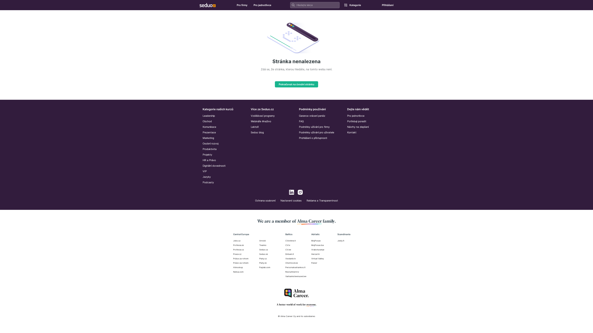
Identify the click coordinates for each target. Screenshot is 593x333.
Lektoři (255, 126)
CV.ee (288, 249)
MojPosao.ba (317, 245)
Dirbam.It (289, 254)
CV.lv (287, 245)
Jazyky (207, 176)
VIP (205, 171)
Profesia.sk (238, 245)
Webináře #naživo (261, 121)
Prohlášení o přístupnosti (313, 138)
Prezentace (209, 132)
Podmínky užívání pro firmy (314, 126)
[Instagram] (300, 193)
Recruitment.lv (292, 272)
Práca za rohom (240, 258)
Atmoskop (238, 267)
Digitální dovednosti (214, 165)
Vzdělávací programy (263, 115)
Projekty (207, 154)
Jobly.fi (340, 240)
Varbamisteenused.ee (295, 276)
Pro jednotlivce (355, 115)
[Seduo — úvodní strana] (208, 5)
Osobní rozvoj (211, 143)
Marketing (208, 138)
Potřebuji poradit (356, 121)
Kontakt (351, 132)
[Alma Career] (296, 293)
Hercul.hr (315, 254)
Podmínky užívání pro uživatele (316, 132)
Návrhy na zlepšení (358, 126)
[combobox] (315, 5)
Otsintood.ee (291, 263)
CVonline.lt (290, 240)
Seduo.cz (263, 249)
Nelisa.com (238, 272)
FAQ (301, 121)
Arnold (262, 240)
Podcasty (208, 182)
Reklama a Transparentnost (322, 200)
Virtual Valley (317, 258)
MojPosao (316, 240)
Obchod (207, 121)
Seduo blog (257, 132)
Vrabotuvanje (317, 249)
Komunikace (209, 126)
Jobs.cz (236, 240)
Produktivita (210, 149)
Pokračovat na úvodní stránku (296, 84)
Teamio (262, 245)
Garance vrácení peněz (312, 115)
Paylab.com (264, 267)
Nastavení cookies (291, 200)
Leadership (209, 115)
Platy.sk (263, 263)
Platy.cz (263, 258)
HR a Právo (209, 160)
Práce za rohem (240, 263)
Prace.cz (237, 254)
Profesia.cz (238, 249)
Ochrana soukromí (265, 200)
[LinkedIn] (291, 193)
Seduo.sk (263, 254)
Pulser (314, 263)
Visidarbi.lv (290, 258)
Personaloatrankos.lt (295, 267)
